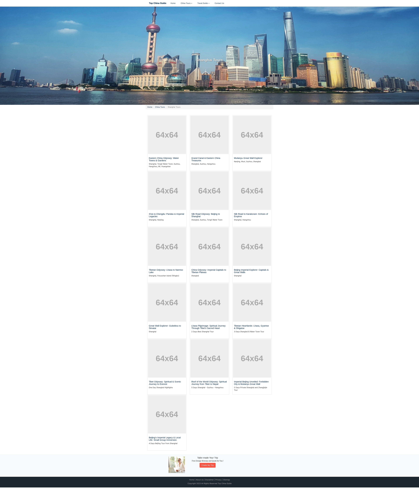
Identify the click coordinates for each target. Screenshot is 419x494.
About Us (199, 480)
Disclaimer (209, 480)
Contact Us (219, 3)
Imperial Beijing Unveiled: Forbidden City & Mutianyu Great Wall (251, 382)
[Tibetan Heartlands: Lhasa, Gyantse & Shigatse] (252, 302)
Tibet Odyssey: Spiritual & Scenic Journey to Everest (165, 382)
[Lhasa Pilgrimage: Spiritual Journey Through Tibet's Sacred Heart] (209, 302)
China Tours (160, 107)
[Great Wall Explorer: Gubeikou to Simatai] (167, 302)
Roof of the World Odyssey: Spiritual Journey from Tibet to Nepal (209, 382)
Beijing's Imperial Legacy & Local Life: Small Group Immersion (165, 438)
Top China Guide (157, 3)
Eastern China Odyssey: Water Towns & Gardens (164, 159)
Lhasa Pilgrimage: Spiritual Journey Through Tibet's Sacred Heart (208, 327)
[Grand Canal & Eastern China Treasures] (209, 135)
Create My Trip (207, 465)
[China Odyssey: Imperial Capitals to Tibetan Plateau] (209, 247)
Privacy (218, 480)
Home (173, 3)
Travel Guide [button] (202, 3)
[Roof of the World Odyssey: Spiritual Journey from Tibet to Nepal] (209, 358)
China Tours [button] (186, 3)
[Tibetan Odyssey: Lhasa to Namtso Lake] (167, 247)
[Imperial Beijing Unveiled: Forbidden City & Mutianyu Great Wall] (252, 358)
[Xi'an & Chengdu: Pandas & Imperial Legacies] (167, 191)
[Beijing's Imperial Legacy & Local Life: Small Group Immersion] (167, 414)
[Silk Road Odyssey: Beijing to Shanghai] (209, 191)
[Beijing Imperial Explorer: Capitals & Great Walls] (252, 247)
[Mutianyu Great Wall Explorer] (252, 135)
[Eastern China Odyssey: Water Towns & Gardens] (167, 135)
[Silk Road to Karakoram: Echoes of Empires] (252, 191)
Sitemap (226, 480)
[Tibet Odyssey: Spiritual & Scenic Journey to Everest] (167, 358)
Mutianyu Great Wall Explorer (248, 158)
